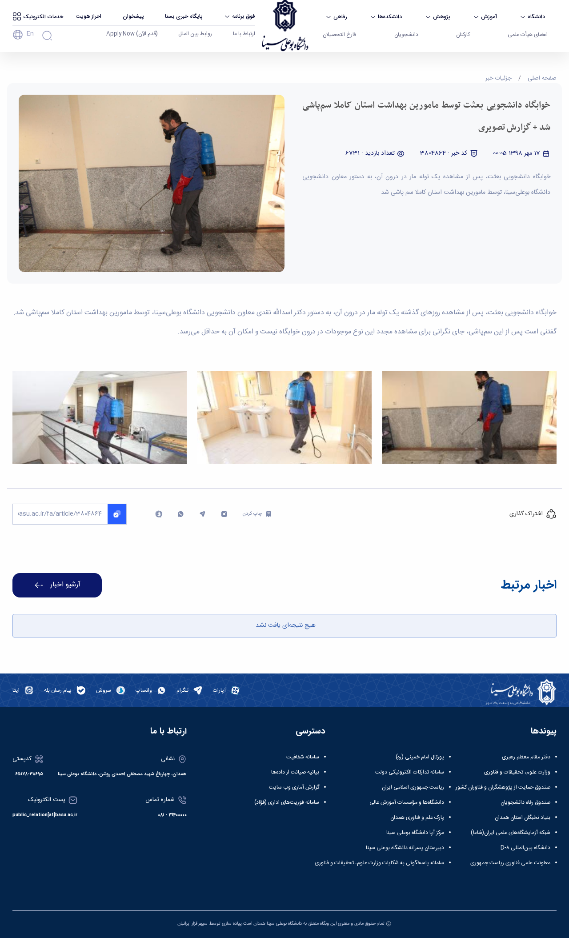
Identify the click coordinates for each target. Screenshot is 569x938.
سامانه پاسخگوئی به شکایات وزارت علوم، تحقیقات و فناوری (379, 862)
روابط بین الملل (195, 33)
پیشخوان (133, 16)
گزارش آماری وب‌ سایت (294, 787)
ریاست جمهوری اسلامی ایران (413, 787)
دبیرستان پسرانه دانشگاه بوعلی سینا (405, 847)
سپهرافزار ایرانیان (192, 923)
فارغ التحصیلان (339, 34)
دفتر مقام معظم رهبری (526, 757)
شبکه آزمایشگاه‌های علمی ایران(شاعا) (510, 832)
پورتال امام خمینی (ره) (420, 757)
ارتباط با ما (244, 33)
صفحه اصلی (542, 78)
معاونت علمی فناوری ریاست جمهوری (510, 862)
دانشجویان (406, 34)
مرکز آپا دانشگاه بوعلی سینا (415, 832)
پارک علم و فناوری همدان (417, 817)
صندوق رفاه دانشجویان (525, 802)
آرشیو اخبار (65, 585)
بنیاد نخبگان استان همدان (522, 817)
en (30, 33)
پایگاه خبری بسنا (184, 16)
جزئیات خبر (498, 78)
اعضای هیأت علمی (528, 34)
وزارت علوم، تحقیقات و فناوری (517, 772)
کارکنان (463, 34)
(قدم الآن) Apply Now (132, 33)
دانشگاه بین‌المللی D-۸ (525, 847)
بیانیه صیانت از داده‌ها (295, 772)
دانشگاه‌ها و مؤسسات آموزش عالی (406, 802)
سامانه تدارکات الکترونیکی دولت (409, 772)
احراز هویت (88, 16)
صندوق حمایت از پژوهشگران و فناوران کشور (503, 787)
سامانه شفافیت (302, 757)
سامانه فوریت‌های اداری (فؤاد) (286, 802)
